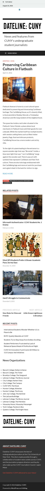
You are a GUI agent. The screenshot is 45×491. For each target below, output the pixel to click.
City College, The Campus (12, 383)
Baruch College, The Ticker (12, 373)
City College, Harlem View (12, 380)
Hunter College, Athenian (12, 388)
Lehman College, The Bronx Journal (16, 378)
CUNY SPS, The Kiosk (11, 386)
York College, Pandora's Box (13, 407)
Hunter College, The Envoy (13, 391)
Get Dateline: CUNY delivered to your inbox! (19, 473)
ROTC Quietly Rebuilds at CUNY (16, 336)
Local (12, 61)
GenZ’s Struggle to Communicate (16, 298)
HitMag (24, 488)
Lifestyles (6, 61)
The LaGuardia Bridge (11, 396)
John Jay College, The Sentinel (14, 394)
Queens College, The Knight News (15, 409)
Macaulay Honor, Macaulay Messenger (17, 404)
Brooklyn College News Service (21, 181)
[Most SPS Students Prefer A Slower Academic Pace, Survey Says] (22, 245)
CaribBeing (7, 183)
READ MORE (8, 173)
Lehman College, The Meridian (14, 402)
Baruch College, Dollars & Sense (14, 370)
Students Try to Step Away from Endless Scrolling (22, 340)
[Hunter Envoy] (19, 10)
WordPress (15, 488)
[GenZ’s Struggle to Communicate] (22, 283)
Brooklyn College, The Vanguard (15, 375)
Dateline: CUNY (20, 485)
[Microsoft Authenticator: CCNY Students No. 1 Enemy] (22, 208)
